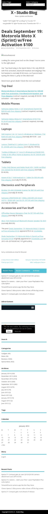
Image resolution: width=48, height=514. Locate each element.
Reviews (36, 48)
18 (34, 437)
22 (15, 440)
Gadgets (4, 353)
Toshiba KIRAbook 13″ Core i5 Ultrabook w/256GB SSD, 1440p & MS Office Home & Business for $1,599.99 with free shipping (23, 154)
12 (41, 435)
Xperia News (5, 362)
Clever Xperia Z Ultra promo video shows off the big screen (22, 290)
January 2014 (6, 373)
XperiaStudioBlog (8, 48)
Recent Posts (8, 271)
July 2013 (4, 390)
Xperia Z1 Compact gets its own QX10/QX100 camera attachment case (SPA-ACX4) (20, 277)
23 (21, 440)
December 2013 (7, 376)
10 (28, 435)
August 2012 (5, 401)
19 (41, 437)
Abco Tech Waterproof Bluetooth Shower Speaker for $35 (23, 221)
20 (2, 440)
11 (34, 435)
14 (8, 437)
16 (21, 437)
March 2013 (5, 395)
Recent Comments (23, 271)
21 (8, 440)
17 (28, 437)
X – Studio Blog (24, 12)
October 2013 (6, 382)
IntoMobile (38, 231)
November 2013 (7, 379)
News (3, 356)
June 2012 (4, 403)
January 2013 (6, 398)
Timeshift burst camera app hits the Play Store (17, 287)
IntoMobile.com (37, 239)
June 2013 (4, 392)
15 (15, 437)
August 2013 (5, 387)
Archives (36, 271)
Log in (3, 457)
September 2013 (7, 384)
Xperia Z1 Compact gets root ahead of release (17, 294)
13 (2, 437)
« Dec (3, 445)
